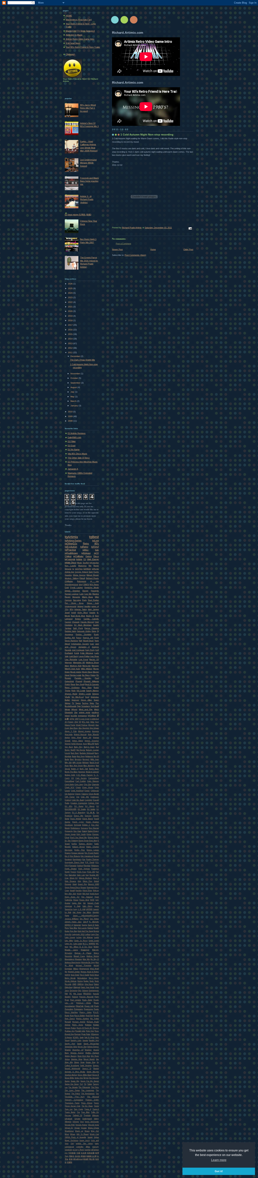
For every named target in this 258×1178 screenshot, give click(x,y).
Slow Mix (69, 1062)
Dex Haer (77, 831)
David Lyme (77, 822)
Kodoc (67, 931)
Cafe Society (81, 778)
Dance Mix (78, 816)
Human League (72, 594)
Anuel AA (87, 737)
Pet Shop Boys (74, 603)
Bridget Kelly (70, 775)
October (74, 378)
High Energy (93, 559)
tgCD (96, 553)
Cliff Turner (70, 797)
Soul (87, 697)
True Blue (85, 1112)
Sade (82, 1037)
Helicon (96, 890)
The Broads (73, 1087)
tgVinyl (95, 546)
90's (71, 609)
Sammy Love (76, 1040)
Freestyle (95, 591)
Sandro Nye (94, 1040)
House (75, 900)
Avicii (85, 744)
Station (96, 1068)
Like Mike (69, 941)
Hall (80, 641)
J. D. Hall (81, 909)
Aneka (67, 737)
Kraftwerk (69, 653)
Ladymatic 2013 (78, 934)
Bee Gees (81, 756)
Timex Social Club (72, 1106)
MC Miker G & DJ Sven (81, 947)
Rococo (96, 1028)
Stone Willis (69, 1078)
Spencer (75, 700)
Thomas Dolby (92, 1100)
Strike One (79, 1078)
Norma (80, 981)
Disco (96, 556)
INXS (92, 900)
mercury (95, 1147)
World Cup (94, 1134)
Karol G (91, 925)
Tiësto (96, 1106)
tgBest (94, 537)
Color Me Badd (78, 800)
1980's (86, 584)
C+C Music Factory (84, 775)
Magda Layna (71, 950)
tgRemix (95, 569)
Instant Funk (93, 903)
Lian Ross (94, 656)
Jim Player (84, 919)
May (72, 396)
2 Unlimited (94, 719)
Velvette (76, 1122)
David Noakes (92, 822)
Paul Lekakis (75, 1000)
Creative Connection (78, 803)
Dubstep (74, 841)
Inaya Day (76, 903)
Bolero (78, 619)
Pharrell (79, 681)
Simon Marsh (89, 1059)
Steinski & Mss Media (75, 1072)
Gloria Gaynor (79, 575)
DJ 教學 (91, 812)
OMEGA (80, 984)
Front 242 (91, 872)
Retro (86, 543)
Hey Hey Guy (70, 894)
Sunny (67, 1081)
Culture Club (93, 803)
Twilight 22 (77, 1115)
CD (72, 778)
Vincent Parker (81, 1125)
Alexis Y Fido (71, 731)
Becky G (90, 616)
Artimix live (69, 572)
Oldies (96, 984)
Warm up (79, 1131)
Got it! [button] (219, 1171)
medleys (95, 712)
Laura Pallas (84, 656)
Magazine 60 (79, 662)
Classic (78, 794)
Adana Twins (70, 725)
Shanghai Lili (77, 1050)
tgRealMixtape (71, 553)
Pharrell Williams (91, 681)
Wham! (74, 709)
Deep (94, 631)
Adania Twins (80, 609)
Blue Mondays (89, 766)
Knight (96, 928)
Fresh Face (81, 872)
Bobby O (75, 769)
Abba (92, 722)
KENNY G (69, 925)
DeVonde (77, 825)
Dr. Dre (68, 841)
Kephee (90, 928)
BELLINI (91, 744)
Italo (97, 550)
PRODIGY (87, 994)
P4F (66, 994)
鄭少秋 (92, 1159)
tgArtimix (71, 537)
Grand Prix (82, 884)
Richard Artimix (78, 1022)
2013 (70, 343)
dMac (88, 1147)
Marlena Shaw (92, 662)
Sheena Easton (76, 1053)
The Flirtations (84, 1087)
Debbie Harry (70, 631)
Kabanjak (77, 925)
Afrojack (91, 725)
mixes (67, 716)
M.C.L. (85, 944)
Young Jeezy (84, 1140)
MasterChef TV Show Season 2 (80, 31)
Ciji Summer (69, 794)
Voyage (84, 1128)
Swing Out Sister (72, 1084)
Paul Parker (93, 600)
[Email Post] (190, 228)
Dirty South (81, 834)
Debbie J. (86, 825)
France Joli (88, 638)
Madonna (82, 566)
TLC (81, 1084)
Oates (93, 675)
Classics (84, 794)
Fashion (80, 866)
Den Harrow (94, 828)
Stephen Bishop (71, 1075)
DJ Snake (82, 809)
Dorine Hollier (93, 838)
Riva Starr (87, 687)
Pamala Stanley (83, 678)
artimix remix (84, 712)
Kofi (97, 650)
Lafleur (87, 934)
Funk (96, 638)
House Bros (84, 900)
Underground (70, 606)
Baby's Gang (89, 747)
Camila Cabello (91, 619)
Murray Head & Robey (90, 972)
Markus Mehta (93, 956)
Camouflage (69, 781)
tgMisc (86, 550)
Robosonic (81, 581)
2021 (70, 307)
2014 (70, 339)
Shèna (67, 1059)
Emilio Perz (79, 850)
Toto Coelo (78, 1109)
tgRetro (84, 546)
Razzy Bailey (79, 1016)
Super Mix (75, 1081)
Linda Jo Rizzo (81, 941)
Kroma (96, 931)
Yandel (90, 1137)
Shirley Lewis (85, 694)
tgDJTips (79, 569)
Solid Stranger (86, 1065)
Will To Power (82, 1134)
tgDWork (87, 569)
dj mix (94, 581)
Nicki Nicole (70, 978)
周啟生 (71, 1156)
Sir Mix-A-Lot (77, 697)
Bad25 (73, 750)
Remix (96, 566)
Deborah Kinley (84, 631)
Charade (76, 622)
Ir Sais (77, 906)
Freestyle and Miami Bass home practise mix (89, 181)
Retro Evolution (72, 687)
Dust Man (93, 841)
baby (97, 1143)
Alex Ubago (94, 728)
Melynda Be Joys (88, 962)
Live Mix (88, 594)
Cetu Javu (79, 784)
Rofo (73, 691)
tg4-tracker (94, 563)
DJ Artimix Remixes (77, 433)
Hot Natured (87, 897)
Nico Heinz (94, 978)
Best (72, 759)
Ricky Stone (77, 1025)
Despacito (69, 831)
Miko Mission (86, 669)
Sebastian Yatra (71, 1047)
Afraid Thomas (82, 725)
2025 (70, 288)
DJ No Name (74, 449)
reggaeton (82, 716)
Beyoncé (86, 759)
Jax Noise (77, 912)
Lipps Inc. (69, 944)
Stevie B (95, 1075)
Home (153, 249)
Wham (72, 1134)
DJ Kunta (78, 806)
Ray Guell (80, 684)
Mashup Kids (76, 666)
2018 (70, 320)
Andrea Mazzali (80, 734)
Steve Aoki (93, 603)
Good (75, 884)
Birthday (85, 763)
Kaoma (84, 925)
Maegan (68, 662)
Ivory (75, 909)
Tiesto (96, 1103)
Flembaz (87, 866)
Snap (82, 1062)
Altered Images (84, 731)
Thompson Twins (72, 1103)
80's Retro (94, 584)
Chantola (95, 784)
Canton (68, 622)
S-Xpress (68, 1037)
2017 (70, 325)
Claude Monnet (87, 622)
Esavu (96, 856)
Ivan (92, 644)
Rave (73, 684)
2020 (70, 311)
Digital (84, 831)
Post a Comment (123, 243)
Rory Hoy (90, 1031)
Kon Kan (73, 931)
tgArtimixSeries (73, 540)
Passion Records (86, 997)
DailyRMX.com (74, 437)
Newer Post (117, 249)
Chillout (68, 556)
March (73, 401)
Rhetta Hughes (82, 1019)
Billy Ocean (77, 763)
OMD (74, 984)
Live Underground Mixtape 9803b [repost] (88, 163)
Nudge (86, 981)
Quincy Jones (86, 1012)
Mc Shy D (94, 959)
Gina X (96, 878)
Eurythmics (77, 859)
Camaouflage (93, 778)
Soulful (86, 563)
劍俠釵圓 (90, 1153)
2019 (70, 316)
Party (84, 600)
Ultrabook (68, 1119)
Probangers (78, 1009)
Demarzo (84, 828)
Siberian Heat (76, 1059)
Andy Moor (82, 613)
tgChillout (92, 716)
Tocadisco (85, 706)
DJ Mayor (89, 806)
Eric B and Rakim (92, 853)
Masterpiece (69, 959)
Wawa (87, 1131)
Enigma (68, 853)
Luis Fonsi (83, 659)
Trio (78, 1112)
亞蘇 (78, 1153)
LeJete (79, 937)
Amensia (95, 731)
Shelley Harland (92, 1053)
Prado (96, 1006)
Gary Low (81, 875)
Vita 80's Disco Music (77, 454)
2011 (70, 352)
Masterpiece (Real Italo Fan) (79, 19)
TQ (85, 1084)
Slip (97, 1059)
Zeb (72, 1143)
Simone (68, 569)
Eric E (67, 856)
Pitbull (82, 578)
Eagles (74, 844)
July (72, 392)
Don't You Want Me (78, 838)
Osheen (85, 990)
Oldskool (76, 987)
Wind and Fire (86, 709)
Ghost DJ (74, 878)
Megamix (76, 597)
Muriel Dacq (87, 672)
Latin (81, 594)
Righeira (88, 1025)
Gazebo (68, 575)
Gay (87, 875)
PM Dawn (77, 994)
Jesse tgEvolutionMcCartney (86, 916)
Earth (96, 634)
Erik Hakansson (87, 856)
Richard (68, 1022)
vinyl (81, 584)
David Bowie (87, 819)
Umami (77, 1119)
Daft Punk (78, 628)
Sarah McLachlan (91, 1044)
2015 (70, 334)
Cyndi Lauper (76, 587)
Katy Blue (73, 928)
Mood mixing (75, 672)
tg (73, 569)
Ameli (73, 613)
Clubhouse (94, 797)
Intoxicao (68, 906)
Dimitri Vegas (70, 834)
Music (79, 563)
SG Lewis (80, 691)
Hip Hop (85, 894)
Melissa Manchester (73, 962)
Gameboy (72, 875)
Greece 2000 (93, 884)
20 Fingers (69, 722)
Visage (77, 1128)
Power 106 (89, 1006)
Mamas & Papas (83, 953)
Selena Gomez (93, 1047)
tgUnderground (71, 584)
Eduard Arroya (78, 847)
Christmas (95, 791)
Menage (95, 666)
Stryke (86, 1078)
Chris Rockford (77, 791)
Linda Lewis (94, 941)
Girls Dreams (70, 881)
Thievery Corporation (74, 1100)
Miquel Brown (93, 575)
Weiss (67, 709)
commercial (69, 1147)
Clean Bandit (94, 794)
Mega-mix (86, 666)
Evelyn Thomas (92, 859)
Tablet (89, 1084)
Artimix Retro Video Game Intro (80, 39)
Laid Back (73, 656)
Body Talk (84, 769)
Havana (79, 890)
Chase (78, 787)
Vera (82, 1122)
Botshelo (81, 772)
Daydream (69, 825)
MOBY (96, 947)
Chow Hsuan (87, 787)
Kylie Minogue (86, 653)
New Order (75, 975)
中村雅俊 (72, 1153)
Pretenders (69, 1009)
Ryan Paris (85, 1034)
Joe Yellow (94, 919)
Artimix (79, 559)
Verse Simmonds (92, 1122)
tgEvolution (71, 546)
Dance (89, 556)
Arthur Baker (77, 741)
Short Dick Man (83, 1056)
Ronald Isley (80, 1031)
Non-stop (77, 600)
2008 (70, 421)
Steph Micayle (93, 1072)
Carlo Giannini (93, 781)
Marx (67, 666)
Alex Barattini (84, 728)
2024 (70, 293)
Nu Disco (86, 675)
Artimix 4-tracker (92, 741)
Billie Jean (94, 759)
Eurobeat (68, 859)
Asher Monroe (76, 744)
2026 (70, 284)
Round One (69, 1034)
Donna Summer (83, 634)
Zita (75, 712)
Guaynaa (90, 887)
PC (71, 994)
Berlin (67, 759)
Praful (67, 684)
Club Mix (85, 797)
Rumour (77, 1034)
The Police (75, 1094)
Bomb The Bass (71, 772)
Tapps (78, 703)
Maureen (78, 959)
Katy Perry (90, 650)
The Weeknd (93, 1097)
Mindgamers (84, 969)
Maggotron (85, 950)
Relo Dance (70, 1019)
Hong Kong (94, 894)
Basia (74, 756)
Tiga (79, 706)
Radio (67, 1016)
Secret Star (82, 1047)
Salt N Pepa (89, 1037)
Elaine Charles (92, 847)
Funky (96, 572)
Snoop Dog (90, 1062)
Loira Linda (77, 944)
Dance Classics (91, 628)
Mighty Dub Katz (72, 669)
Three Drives (86, 1103)
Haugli (72, 890)
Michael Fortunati (83, 965)
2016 (70, 330)
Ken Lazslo (82, 928)
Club (97, 622)
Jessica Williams (72, 919)
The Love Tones (72, 1090)
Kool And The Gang (85, 931)
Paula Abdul (87, 1000)
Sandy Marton (92, 691)
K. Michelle (94, 922)
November (75, 373)
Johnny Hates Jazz (73, 922)
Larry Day (95, 934)
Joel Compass (78, 650)
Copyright (88, 800)
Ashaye (68, 744)
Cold (67, 587)
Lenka (96, 937)
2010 (70, 412)
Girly (79, 881)
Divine (89, 834)
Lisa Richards (71, 659)
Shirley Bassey (71, 1056)
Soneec (96, 1065)
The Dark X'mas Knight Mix (82, 360)
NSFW (67, 975)
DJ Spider (91, 809)
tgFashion (95, 1150)
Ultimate (95, 1115)
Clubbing (69, 625)
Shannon (88, 1050)
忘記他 (77, 1156)
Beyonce (78, 759)
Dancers (88, 816)
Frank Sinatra (70, 869)
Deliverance (75, 828)
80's (96, 543)
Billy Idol (68, 763)
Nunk (92, 981)
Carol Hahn (69, 784)
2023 (70, 297)
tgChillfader (78, 556)
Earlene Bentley (86, 844)
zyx (66, 1153)
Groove (83, 887)
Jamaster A (73, 469)
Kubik (76, 653)
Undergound (87, 1119)
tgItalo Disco (70, 562)
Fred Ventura (84, 869)
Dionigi (85, 591)
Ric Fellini (94, 1019)
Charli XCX (69, 787)
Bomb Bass (94, 769)
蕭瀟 (71, 1159)
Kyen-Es (68, 934)
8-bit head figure (73, 43)
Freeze (73, 872)
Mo (66, 972)
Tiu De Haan (87, 1106)
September (75, 383)
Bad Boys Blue (78, 616)
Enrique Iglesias (77, 853)
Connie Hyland (81, 572)
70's (66, 609)
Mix (90, 566)
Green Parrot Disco (72, 887)
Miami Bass (87, 597)
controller (79, 1147)
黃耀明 (69, 1162)
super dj (95, 606)
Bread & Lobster (92, 772)
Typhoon (87, 1115)
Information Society (80, 644)
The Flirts (95, 1087)
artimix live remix (84, 1143)
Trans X (87, 1109)
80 (80, 722)
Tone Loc (69, 1109)
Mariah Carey (79, 956)
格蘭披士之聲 (91, 1156)
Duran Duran (84, 841)
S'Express (95, 1034)
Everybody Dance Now (74, 862)
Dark (91, 572)
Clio (77, 797)
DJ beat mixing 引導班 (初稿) (78, 214)
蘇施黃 (86, 1159)
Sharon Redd (71, 694)
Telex (92, 703)
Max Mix (86, 959)
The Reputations (88, 1094)
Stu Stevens (94, 1078)
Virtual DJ (69, 1128)
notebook (68, 1150)
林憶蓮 (83, 1156)
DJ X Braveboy (78, 812)
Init (84, 903)
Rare (72, 1016)
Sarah (79, 1044)
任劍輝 (83, 1153)
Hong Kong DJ (72, 897)
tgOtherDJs (71, 543)
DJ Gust (71, 445)
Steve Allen (86, 700)
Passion (75, 997)
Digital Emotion (72, 591)
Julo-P (85, 922)
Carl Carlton (81, 781)
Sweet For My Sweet (89, 1081)
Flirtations (95, 866)
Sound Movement (72, 1068)
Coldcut (68, 800)
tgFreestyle (70, 559)
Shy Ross (95, 1056)
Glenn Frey (87, 881)
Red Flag (89, 1016)
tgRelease (86, 553)
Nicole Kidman (70, 981)
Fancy (78, 638)
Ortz (79, 990)
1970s (72, 719)
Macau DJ (94, 659)
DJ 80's (68, 806)
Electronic (69, 850)
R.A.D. (96, 1012)
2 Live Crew (84, 719)
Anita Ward (76, 737)
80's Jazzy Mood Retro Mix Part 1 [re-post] (88, 108)
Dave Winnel (75, 819)
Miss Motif (94, 969)
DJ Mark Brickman (83, 625)
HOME (69, 16)
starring (87, 1150)
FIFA (67, 866)
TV (73, 703)
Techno (85, 703)
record (75, 1150)
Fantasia (72, 866)
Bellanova (89, 756)
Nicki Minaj (94, 975)
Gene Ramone (71, 641)
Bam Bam (75, 753)
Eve (83, 859)
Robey (73, 1028)
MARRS (92, 944)
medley (87, 606)
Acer (97, 722)
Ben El (96, 756)
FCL (97, 862)
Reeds (96, 1016)
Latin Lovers (70, 937)
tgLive (95, 540)
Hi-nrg (79, 894)
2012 (70, 348)
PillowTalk (79, 1006)
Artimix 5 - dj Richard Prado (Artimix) (86, 199)
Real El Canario (92, 684)
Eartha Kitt (70, 638)
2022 (70, 302)
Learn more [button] (218, 1160)
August (73, 387)
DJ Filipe (72, 441)
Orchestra (73, 990)
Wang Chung (93, 1128)
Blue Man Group (76, 766)
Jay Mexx (87, 912)
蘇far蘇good (78, 1159)
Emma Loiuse (93, 850)
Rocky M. (88, 1028)
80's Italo (85, 722)
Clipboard (70, 54)
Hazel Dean (87, 890)
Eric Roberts (75, 856)
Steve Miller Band (84, 1075)
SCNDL (76, 1037)
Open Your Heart (87, 987)
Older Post (188, 249)
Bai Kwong (80, 750)
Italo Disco (88, 906)
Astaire (92, 613)
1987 (77, 719)
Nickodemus (82, 978)
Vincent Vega (93, 1125)
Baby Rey (78, 747)
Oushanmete (94, 990)
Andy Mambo (93, 734)
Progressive (88, 1009)
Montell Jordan (74, 972)
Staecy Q (86, 1068)
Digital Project (93, 831)
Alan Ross (74, 728)
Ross (97, 1031)
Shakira (68, 1050)
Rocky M (80, 1028)
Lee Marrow (88, 937)
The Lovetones (87, 1090)
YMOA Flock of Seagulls (75, 1137)
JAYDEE (89, 909)
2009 (70, 416)
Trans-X (96, 1109)
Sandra (85, 1040)
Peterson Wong (83, 1003)
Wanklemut (69, 1131)
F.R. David (89, 862)
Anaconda (69, 734)
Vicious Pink (70, 1125)
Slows (76, 1062)
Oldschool (69, 987)
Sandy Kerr (70, 1044)
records (74, 716)
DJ (84, 559)
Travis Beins (70, 1112)
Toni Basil (94, 706)
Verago (80, 606)
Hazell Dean (88, 641)
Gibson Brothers (85, 878)
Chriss (87, 791)
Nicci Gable (84, 975)
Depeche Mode (91, 587)
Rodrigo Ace (70, 1031)
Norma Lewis (75, 675)
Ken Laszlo (70, 566)
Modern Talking (72, 578)
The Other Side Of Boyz (79, 458)
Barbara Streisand (87, 753)
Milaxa (75, 969)
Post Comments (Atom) (135, 255)
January (74, 405)
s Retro (81, 1150)
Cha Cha (87, 784)
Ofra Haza (89, 984)
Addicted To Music (74, 35)
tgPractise (70, 549)
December (75, 356)
